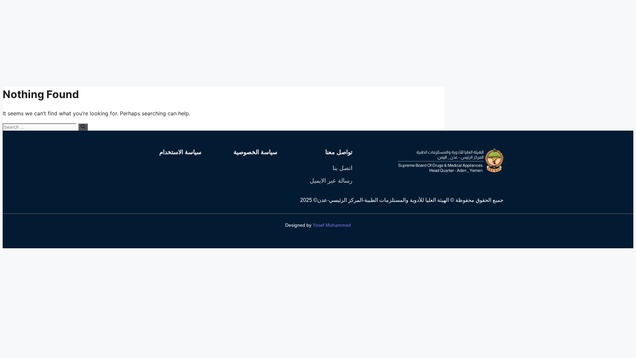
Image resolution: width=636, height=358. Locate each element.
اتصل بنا (342, 168)
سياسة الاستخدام (180, 152)
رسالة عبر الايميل (331, 180)
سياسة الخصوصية (255, 152)
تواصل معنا (338, 152)
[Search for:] (40, 126)
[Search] (83, 127)
